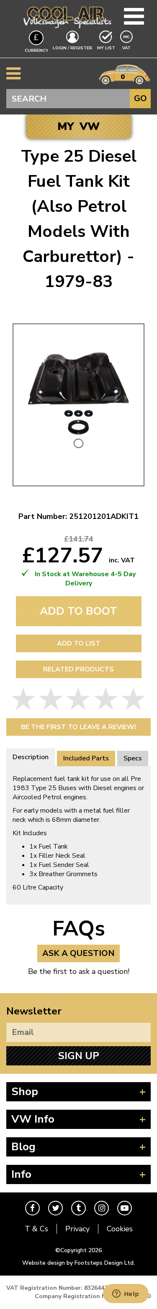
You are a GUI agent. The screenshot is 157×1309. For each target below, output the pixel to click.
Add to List (78, 643)
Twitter (55, 1208)
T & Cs (36, 1229)
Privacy (77, 1229)
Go (140, 98)
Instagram (101, 1208)
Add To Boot (78, 611)
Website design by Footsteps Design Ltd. (78, 1263)
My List (106, 48)
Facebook (32, 1208)
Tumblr (78, 1208)
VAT (127, 48)
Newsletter (34, 1011)
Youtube (124, 1208)
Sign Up (78, 1055)
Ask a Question (78, 953)
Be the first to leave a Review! (78, 727)
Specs (133, 758)
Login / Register (72, 48)
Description (31, 757)
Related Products (78, 669)
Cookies (120, 1229)
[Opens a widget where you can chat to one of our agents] (126, 1294)
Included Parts (86, 758)
